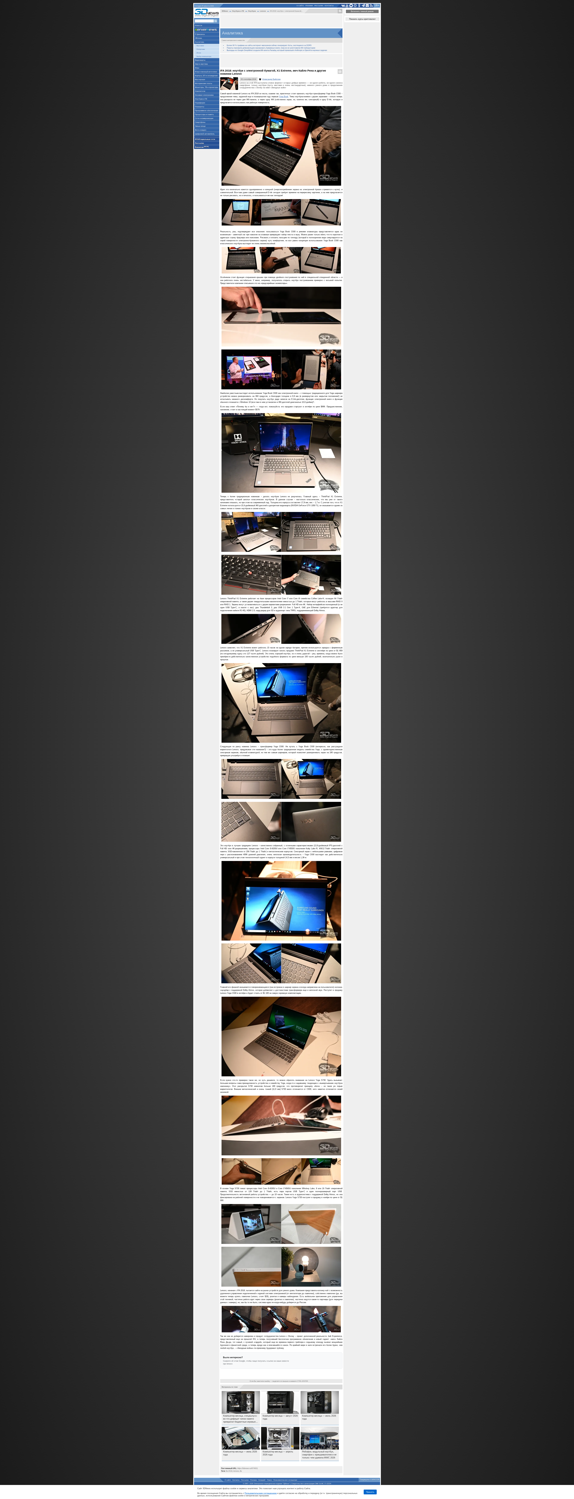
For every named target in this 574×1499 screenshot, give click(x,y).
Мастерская (200, 80)
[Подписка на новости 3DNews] (367, 5)
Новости (198, 25)
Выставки (200, 46)
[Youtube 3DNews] (347, 5)
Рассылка (318, 6)
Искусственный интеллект (206, 72)
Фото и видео (200, 130)
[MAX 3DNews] (351, 5)
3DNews (225, 11)
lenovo (236, 1471)
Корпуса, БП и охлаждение (206, 76)
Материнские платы (203, 83)
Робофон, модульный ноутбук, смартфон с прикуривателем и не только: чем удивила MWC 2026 (319, 1454)
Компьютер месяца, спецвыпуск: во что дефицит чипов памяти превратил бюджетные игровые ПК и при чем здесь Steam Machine (240, 1419)
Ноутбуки (252, 11)
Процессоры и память (204, 115)
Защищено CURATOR (369, 1480)
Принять (370, 1492)
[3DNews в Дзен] (355, 5)
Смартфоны (200, 122)
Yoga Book (283, 96)
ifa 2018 (229, 1471)
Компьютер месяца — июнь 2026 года (240, 1453)
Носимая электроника (204, 95)
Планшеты (199, 107)
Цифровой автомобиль (205, 134)
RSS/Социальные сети (205, 139)
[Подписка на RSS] (371, 5)
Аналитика (199, 42)
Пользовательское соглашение (285, 1480)
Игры (197, 68)
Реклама (309, 6)
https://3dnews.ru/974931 (247, 1468)
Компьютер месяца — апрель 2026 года (278, 1453)
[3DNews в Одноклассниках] (359, 5)
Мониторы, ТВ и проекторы (206, 87)
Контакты (329, 6)
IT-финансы (200, 34)
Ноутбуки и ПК (201, 99)
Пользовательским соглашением (261, 1493)
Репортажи (201, 49)
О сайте (300, 6)
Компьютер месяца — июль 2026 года (319, 1417)
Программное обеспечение (206, 111)
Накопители (200, 91)
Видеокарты (200, 60)
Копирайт (261, 1480)
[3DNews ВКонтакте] (343, 5)
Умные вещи (200, 126)
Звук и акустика (201, 64)
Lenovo (263, 11)
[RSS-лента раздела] (340, 11)
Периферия (200, 103)
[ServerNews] (206, 29)
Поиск (269, 1480)
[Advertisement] (281, 21)
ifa (241, 1471)
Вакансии (202, 147)
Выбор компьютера (204, 56)
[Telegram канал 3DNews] (363, 5)
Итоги (199, 53)
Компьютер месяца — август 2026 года (280, 1417)
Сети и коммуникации (204, 118)
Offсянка (198, 38)
